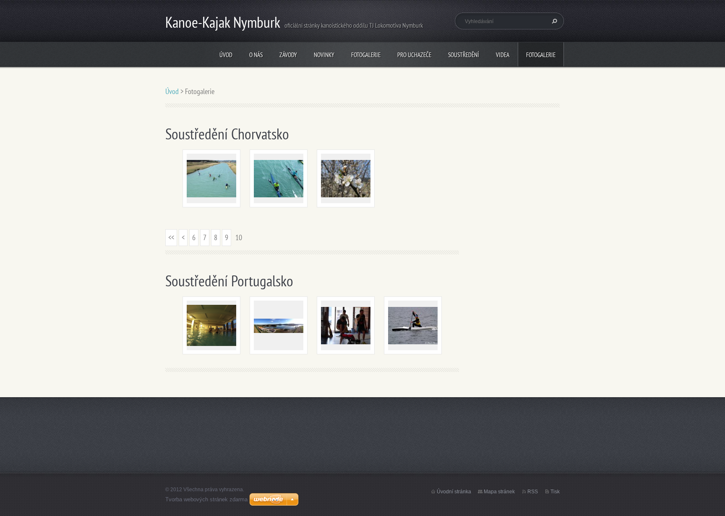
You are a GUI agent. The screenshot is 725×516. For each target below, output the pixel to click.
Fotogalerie (366, 55)
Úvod (225, 55)
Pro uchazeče (414, 55)
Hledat (553, 21)
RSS (532, 492)
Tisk (555, 492)
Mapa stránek (499, 492)
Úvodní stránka (454, 492)
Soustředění (463, 55)
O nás (256, 55)
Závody (288, 55)
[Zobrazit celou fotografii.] (211, 178)
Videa (502, 55)
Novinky (324, 55)
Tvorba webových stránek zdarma (206, 499)
